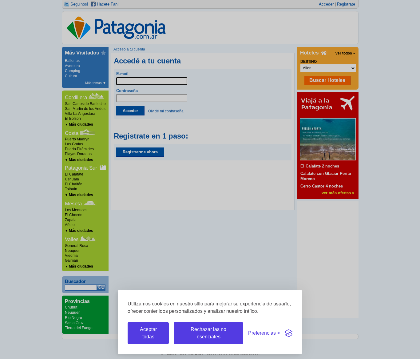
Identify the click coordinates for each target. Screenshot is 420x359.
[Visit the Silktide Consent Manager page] (288, 333)
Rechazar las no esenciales (208, 333)
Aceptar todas (148, 333)
